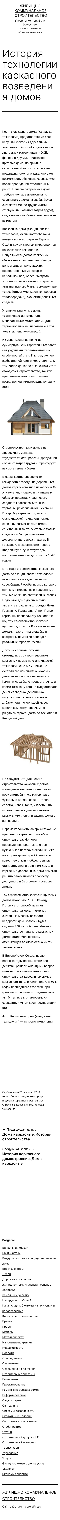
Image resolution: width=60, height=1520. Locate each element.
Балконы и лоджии (15, 1247)
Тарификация (11, 1447)
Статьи (7, 1431)
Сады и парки (11, 1400)
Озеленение (10, 1363)
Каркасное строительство (29, 1100)
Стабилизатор (12, 1426)
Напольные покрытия (17, 1342)
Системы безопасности (18, 1410)
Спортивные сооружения (19, 1421)
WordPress (34, 1506)
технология (8, 1109)
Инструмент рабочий (16, 1300)
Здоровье (8, 1289)
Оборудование (12, 1358)
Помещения (10, 1379)
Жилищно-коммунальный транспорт (27, 1284)
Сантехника (10, 1405)
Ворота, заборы (13, 1268)
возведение (21, 1104)
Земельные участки (15, 1295)
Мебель (7, 1331)
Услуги (7, 1458)
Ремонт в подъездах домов (20, 1389)
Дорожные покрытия (16, 1279)
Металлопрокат (13, 1337)
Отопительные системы (18, 1374)
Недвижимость (12, 1347)
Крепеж (7, 1321)
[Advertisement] (30, 1048)
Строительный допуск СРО (20, 1437)
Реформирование (14, 1395)
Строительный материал (19, 1442)
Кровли (7, 1326)
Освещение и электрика (18, 1368)
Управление (10, 1453)
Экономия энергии (15, 1474)
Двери (6, 1274)
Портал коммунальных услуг (26, 1096)
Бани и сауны (11, 1252)
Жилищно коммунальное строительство (31, 11)
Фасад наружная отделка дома (23, 1463)
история (39, 1104)
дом (31, 1104)
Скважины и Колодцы (17, 1416)
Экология (8, 1468)
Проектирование (13, 1384)
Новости (8, 1353)
